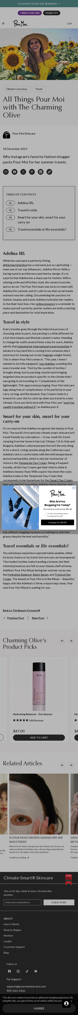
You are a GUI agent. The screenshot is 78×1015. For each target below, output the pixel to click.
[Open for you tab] (66, 1003)
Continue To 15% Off (57, 522)
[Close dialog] (73, 487)
